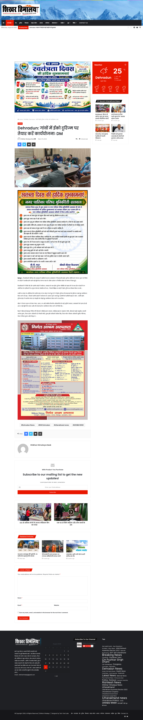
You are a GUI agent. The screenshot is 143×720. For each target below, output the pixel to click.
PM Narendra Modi (118, 678)
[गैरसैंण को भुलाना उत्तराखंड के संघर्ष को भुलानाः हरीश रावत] (118, 128)
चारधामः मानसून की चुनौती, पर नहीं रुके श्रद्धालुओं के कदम (27, 555)
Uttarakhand (108, 687)
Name (20, 598)
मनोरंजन (47, 23)
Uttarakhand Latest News (109, 696)
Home (21, 119)
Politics (105, 680)
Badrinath (123, 650)
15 (64, 659)
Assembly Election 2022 (111, 650)
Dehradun (112, 666)
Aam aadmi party (107, 646)
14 (60, 659)
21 (60, 663)
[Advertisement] (71, 45)
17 (45, 663)
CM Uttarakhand (107, 664)
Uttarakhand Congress (110, 692)
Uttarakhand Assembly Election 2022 (114, 689)
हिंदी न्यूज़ (125, 703)
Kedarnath (121, 673)
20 (57, 663)
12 (53, 659)
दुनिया (20, 23)
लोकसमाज (54, 23)
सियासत (26, 23)
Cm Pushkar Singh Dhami (112, 661)
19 (53, 663)
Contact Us (83, 23)
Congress (117, 664)
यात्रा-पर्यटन (34, 23)
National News (122, 676)
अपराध (41, 23)
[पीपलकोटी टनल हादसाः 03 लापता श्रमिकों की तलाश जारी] (52, 546)
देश (16, 23)
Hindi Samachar (113, 673)
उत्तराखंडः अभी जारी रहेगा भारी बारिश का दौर (75, 555)
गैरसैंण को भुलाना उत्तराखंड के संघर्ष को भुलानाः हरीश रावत (117, 136)
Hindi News (105, 673)
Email (20, 605)
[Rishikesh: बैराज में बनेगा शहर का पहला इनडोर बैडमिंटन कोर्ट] (102, 108)
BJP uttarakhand (120, 653)
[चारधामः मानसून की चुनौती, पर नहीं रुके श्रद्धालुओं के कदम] (28, 546)
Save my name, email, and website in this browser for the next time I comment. (43, 612)
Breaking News (112, 655)
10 (45, 659)
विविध (74, 23)
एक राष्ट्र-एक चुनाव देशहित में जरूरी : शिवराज (101, 136)
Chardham (105, 657)
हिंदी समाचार (104, 705)
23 (68, 663)
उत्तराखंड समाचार (79, 425)
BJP (111, 653)
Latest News (109, 675)
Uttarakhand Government (110, 694)
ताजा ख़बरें (120, 703)
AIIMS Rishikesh (121, 648)
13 (57, 659)
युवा (68, 23)
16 (68, 659)
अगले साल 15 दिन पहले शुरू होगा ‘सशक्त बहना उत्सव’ (118, 116)
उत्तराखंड (9, 23)
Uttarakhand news (62, 425)
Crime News (105, 666)
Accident (104, 648)
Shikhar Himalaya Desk (27, 139)
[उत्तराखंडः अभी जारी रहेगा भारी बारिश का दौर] (77, 546)
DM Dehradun (44, 425)
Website (56, 605)
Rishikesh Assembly (122, 680)
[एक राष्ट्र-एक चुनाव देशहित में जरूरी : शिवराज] (102, 128)
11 (49, 659)
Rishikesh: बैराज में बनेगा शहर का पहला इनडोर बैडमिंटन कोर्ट (43, 27)
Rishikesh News (111, 682)
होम (3, 23)
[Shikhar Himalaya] (20, 10)
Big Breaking (105, 653)
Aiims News (111, 648)
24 (45, 667)
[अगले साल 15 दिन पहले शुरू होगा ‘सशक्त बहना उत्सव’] (118, 108)
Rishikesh (112, 680)
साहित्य (62, 23)
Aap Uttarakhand (117, 646)
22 (64, 663)
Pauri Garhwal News (107, 678)
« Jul (56, 676)
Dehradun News (28, 425)
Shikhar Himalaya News (112, 685)
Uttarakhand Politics (110, 701)
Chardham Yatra (115, 657)
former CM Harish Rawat (108, 671)
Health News (121, 671)
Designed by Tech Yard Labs (60, 713)
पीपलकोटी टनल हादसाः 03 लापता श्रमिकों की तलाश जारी (51, 555)
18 (49, 663)
